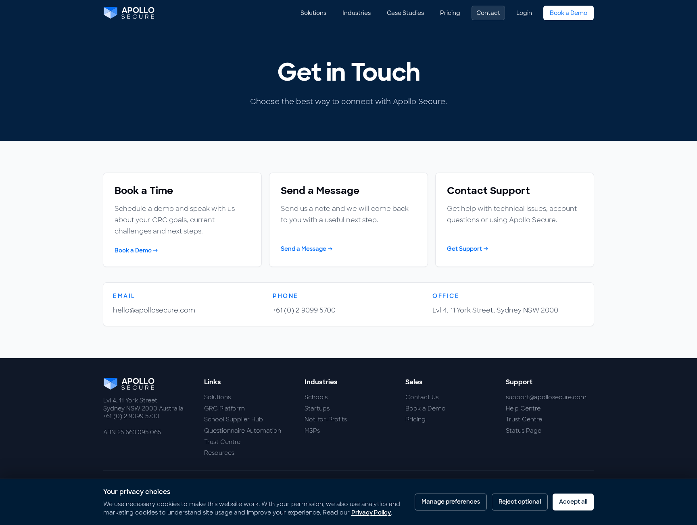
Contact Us (421, 397)
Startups (317, 408)
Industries (356, 13)
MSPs (312, 430)
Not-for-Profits (326, 419)
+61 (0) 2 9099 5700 (304, 310)
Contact (488, 13)
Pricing (450, 13)
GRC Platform (224, 408)
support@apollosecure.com (546, 397)
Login (524, 13)
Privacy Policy (371, 512)
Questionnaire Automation (242, 430)
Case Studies (405, 13)
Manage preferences (451, 501)
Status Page (523, 430)
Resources (219, 452)
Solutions (313, 13)
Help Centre (523, 408)
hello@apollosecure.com (154, 310)
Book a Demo (568, 13)
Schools (316, 397)
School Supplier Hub (233, 419)
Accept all (573, 501)
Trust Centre (222, 442)
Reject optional (520, 501)
